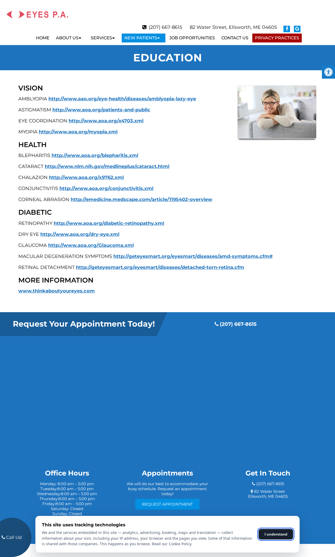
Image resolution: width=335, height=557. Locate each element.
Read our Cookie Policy (171, 543)
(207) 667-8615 (165, 27)
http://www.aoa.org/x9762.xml (86, 177)
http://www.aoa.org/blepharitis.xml (95, 155)
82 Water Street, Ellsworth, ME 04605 (233, 27)
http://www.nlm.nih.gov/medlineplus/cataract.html (107, 166)
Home (42, 37)
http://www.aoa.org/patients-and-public (101, 110)
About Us (67, 37)
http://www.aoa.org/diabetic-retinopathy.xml (109, 223)
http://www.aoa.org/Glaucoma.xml (91, 245)
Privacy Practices (277, 37)
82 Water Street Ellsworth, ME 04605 (268, 494)
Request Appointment (167, 504)
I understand (276, 534)
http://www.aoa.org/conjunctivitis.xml (106, 188)
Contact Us (234, 37)
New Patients (140, 37)
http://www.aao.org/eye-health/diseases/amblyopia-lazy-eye (122, 99)
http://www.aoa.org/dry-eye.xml (79, 234)
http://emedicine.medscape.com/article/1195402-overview (141, 199)
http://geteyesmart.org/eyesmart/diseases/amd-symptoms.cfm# (193, 256)
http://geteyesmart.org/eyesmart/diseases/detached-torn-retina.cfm (160, 267)
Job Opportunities (192, 37)
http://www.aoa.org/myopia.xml (78, 132)
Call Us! (13, 537)
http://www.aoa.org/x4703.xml (106, 121)
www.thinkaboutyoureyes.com (56, 291)
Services (101, 37)
